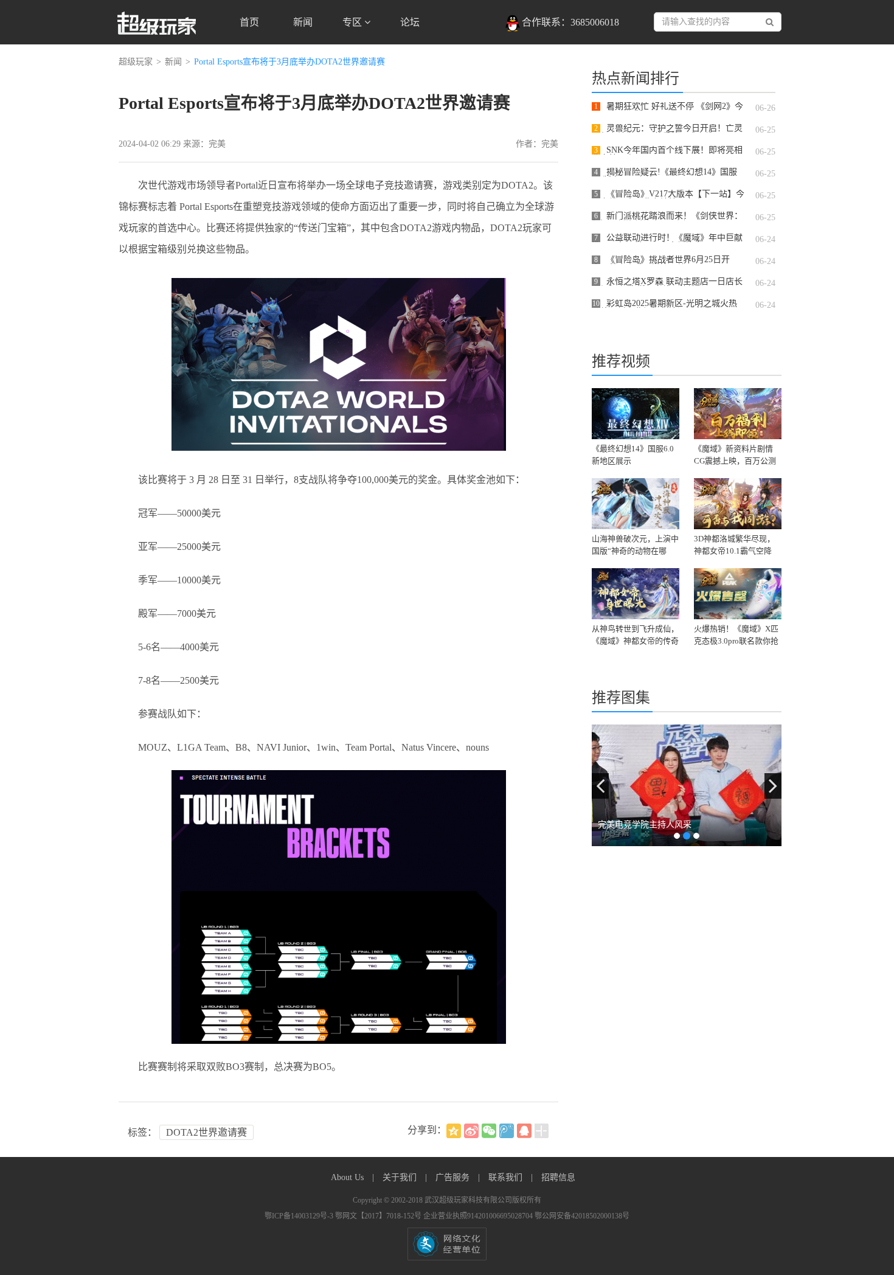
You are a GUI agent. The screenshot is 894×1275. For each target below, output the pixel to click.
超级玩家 (136, 61)
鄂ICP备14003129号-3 (300, 1216)
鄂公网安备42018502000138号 (582, 1216)
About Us (348, 1177)
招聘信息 (558, 1177)
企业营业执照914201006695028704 (479, 1216)
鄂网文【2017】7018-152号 (379, 1216)
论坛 (410, 22)
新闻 (303, 22)
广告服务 (453, 1177)
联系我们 (506, 1177)
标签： (142, 1132)
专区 (353, 22)
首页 (249, 22)
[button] (600, 786)
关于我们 (401, 1177)
